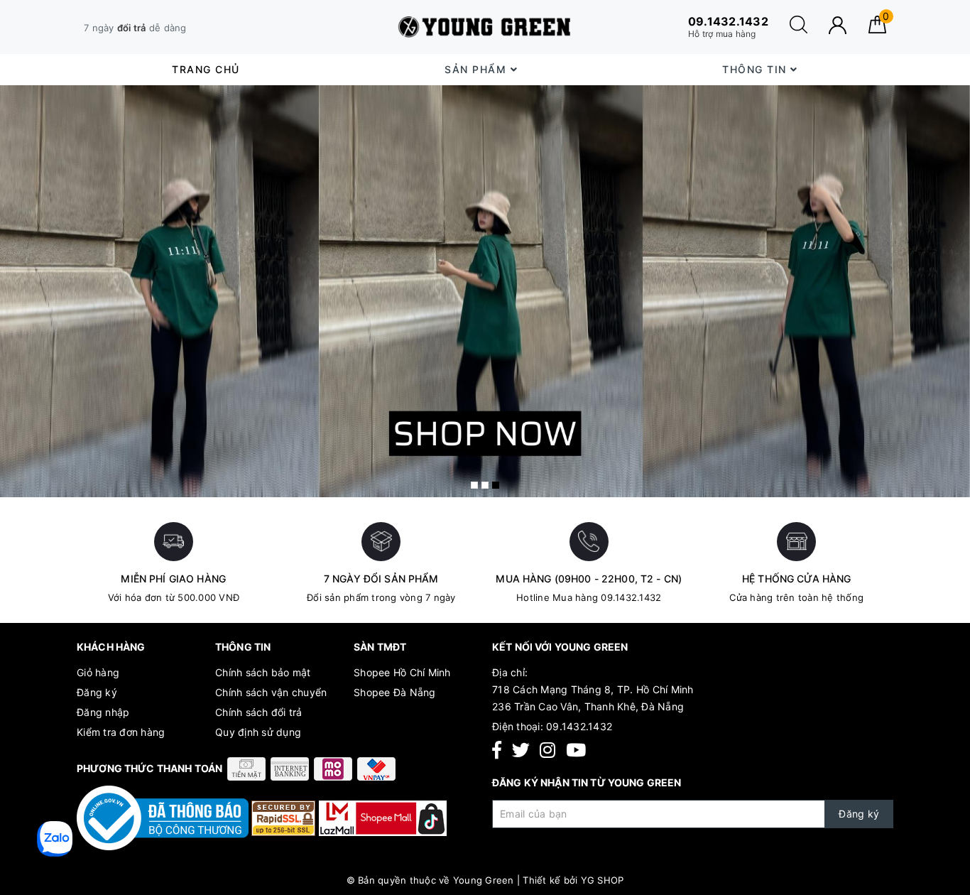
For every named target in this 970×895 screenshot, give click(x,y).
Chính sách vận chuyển (271, 692)
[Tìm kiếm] (798, 29)
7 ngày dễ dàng (135, 27)
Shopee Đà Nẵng (395, 692)
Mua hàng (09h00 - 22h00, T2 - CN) (589, 579)
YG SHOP (602, 880)
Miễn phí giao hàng (173, 579)
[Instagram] (547, 750)
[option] (485, 291)
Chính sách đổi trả (259, 712)
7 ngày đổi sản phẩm (381, 579)
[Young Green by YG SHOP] (485, 26)
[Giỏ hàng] (877, 29)
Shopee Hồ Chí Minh (402, 672)
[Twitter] (521, 750)
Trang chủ (206, 69)
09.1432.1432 (579, 726)
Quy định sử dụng (258, 732)
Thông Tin (756, 69)
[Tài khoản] (837, 25)
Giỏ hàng (98, 672)
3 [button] (495, 485)
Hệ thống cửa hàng (796, 579)
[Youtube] (576, 750)
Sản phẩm (478, 69)
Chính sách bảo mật (263, 672)
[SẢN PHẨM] (485, 291)
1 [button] (474, 485)
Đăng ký (97, 692)
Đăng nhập (103, 712)
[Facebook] (496, 750)
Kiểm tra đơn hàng (121, 732)
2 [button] (485, 485)
